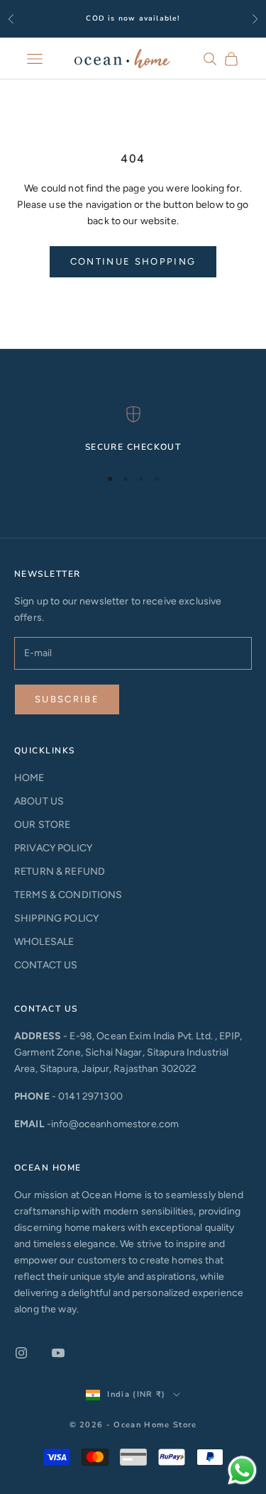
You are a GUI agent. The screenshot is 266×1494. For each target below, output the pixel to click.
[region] (133, 430)
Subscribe (67, 699)
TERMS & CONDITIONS (68, 895)
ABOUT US (39, 801)
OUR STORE (42, 825)
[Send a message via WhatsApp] (242, 1470)
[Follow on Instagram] (21, 1353)
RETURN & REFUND (59, 871)
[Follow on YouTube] (58, 1353)
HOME (29, 778)
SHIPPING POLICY (56, 918)
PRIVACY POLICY (53, 848)
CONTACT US (45, 965)
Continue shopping (133, 261)
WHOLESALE (44, 942)
